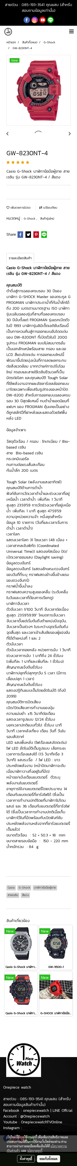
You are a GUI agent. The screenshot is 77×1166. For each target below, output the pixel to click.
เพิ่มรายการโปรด (20, 207)
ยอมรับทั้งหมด (49, 1159)
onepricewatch (35, 1128)
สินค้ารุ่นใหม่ (47, 218)
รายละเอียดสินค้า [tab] (20, 258)
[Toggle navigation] (71, 31)
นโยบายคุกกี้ (34, 1150)
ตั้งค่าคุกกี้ (26, 1159)
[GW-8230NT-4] (38, 90)
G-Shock (30, 218)
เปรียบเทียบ (49, 207)
